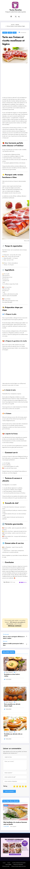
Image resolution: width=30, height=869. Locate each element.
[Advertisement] (15, 81)
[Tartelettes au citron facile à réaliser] (15, 664)
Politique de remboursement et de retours (18, 866)
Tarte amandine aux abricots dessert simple (12, 705)
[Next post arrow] (26, 644)
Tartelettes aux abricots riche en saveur (13, 735)
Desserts (4, 32)
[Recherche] (16, 16)
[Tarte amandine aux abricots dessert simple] (15, 693)
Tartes (14, 32)
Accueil (4, 862)
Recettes (8, 805)
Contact (8, 862)
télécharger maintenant (15, 626)
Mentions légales (8, 864)
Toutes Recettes (16, 10)
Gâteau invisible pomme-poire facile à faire (13, 644)
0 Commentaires (23, 32)
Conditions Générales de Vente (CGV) (18, 862)
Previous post (6, 634)
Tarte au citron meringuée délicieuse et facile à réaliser (13, 637)
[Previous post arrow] (26, 636)
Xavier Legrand (9, 672)
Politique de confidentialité (18, 864)
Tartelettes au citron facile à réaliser (12, 675)
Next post (5, 641)
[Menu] (11, 16)
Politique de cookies (5, 866)
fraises (10, 32)
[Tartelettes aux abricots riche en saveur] (15, 723)
